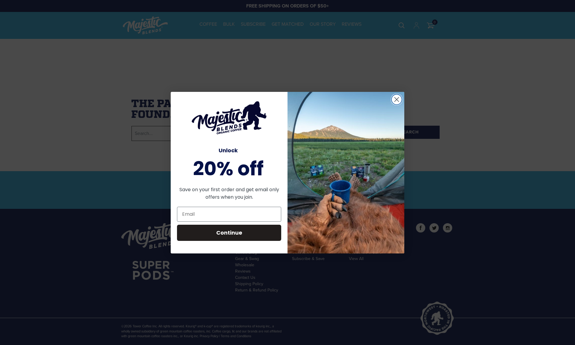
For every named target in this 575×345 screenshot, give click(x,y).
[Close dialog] (396, 99)
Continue (229, 232)
